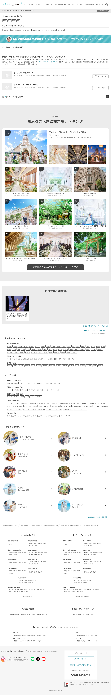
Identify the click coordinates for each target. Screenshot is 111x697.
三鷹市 (45, 349)
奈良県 (31, 563)
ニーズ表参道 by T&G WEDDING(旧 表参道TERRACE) (22, 258)
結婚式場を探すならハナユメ (10, 525)
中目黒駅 (58, 365)
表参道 (5, 20)
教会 (59, 383)
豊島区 (88, 346)
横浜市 (26, 589)
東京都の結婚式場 (36, 525)
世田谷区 (9, 346)
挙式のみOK (61, 30)
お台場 (23, 359)
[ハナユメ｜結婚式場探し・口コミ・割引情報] (12, 4)
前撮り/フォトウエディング (76, 4)
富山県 (24, 552)
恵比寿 (14, 20)
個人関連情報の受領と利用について (35, 651)
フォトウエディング (87, 614)
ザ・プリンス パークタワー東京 (26, 84)
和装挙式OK (6, 30)
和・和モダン (32, 390)
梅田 (14, 591)
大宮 (38, 589)
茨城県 (31, 554)
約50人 (30, 416)
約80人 (45, 416)
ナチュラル (17, 390)
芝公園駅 (89, 365)
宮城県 (31, 543)
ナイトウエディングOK (80, 409)
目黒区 (93, 346)
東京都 (31, 552)
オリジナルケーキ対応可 (29, 409)
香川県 (31, 572)
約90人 (51, 416)
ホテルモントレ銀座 (90, 193)
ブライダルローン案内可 (30, 406)
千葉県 (35, 552)
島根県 (24, 570)
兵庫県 (35, 561)
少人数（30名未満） (16, 30)
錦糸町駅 (38, 365)
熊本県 (34, 580)
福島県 (35, 543)
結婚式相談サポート (15, 614)
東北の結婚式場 (32, 540)
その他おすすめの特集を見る (98, 517)
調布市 (9, 349)
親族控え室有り (56, 406)
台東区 (60, 349)
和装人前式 (39, 396)
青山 (9, 20)
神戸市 (18, 591)
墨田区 (103, 346)
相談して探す (39, 4)
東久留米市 (10, 352)
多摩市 (71, 349)
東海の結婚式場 (12, 559)
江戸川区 (31, 346)
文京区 (14, 349)
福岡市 (23, 591)
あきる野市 (34, 352)
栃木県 (35, 554)
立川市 (55, 349)
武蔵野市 (82, 349)
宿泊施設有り (32, 403)
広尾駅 (33, 365)
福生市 (63, 352)
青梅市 (76, 349)
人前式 (27, 396)
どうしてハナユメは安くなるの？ (97, 330)
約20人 (14, 416)
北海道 (11, 544)
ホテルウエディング (39, 383)
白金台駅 (21, 365)
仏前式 (32, 396)
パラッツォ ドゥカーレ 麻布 (55, 226)
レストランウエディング (26, 383)
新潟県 (19, 552)
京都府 (40, 561)
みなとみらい (32, 589)
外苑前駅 (27, 365)
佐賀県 (25, 580)
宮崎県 (25, 582)
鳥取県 (11, 573)
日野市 (50, 349)
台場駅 (94, 365)
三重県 (19, 562)
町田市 (63, 346)
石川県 (11, 554)
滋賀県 (44, 561)
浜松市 (11, 591)
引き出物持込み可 (87, 406)
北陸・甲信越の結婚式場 (14, 550)
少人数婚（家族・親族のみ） (67, 403)
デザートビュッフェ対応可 (100, 406)
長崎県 (30, 580)
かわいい (9, 390)
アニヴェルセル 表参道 (21, 226)
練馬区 (15, 346)
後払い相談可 (26, 30)
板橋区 (48, 346)
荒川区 (28, 349)
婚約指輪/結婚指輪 (60, 4)
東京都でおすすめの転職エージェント (87, 641)
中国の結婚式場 (12, 568)
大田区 (20, 346)
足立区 (25, 346)
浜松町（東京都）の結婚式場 (51, 525)
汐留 (69, 359)
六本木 (44, 359)
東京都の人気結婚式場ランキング (55, 121)
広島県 (11, 570)
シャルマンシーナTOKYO (55, 193)
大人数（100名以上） (44, 406)
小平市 (39, 349)
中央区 (88, 349)
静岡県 (24, 562)
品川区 (68, 346)
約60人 (35, 416)
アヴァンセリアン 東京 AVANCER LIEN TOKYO (90, 226)
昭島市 (16, 352)
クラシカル (24, 390)
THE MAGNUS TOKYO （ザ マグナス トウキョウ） (23, 193)
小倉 (27, 591)
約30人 (19, 416)
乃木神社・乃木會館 (90, 258)
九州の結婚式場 (22, 577)
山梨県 (11, 552)
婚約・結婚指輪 (77, 614)
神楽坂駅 (65, 365)
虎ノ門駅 (71, 365)
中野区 (83, 346)
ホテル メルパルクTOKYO (24, 73)
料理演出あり (41, 409)
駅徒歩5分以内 (41, 403)
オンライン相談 (31, 614)
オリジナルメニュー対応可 (14, 409)
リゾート (45, 390)
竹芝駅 (77, 365)
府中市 (98, 346)
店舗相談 (23, 614)
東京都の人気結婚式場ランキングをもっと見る (55, 267)
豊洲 (31, 359)
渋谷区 (23, 349)
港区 (18, 349)
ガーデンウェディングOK (49, 30)
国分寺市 (93, 349)
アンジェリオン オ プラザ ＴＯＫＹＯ (55, 258)
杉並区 (43, 346)
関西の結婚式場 (32, 559)
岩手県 (31, 545)
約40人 (25, 416)
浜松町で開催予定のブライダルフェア (96, 326)
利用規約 (22, 651)
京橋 (56, 359)
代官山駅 (9, 365)
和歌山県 (36, 563)
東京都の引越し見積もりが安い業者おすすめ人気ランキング (30, 635)
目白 (52, 359)
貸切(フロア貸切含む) (52, 403)
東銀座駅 (82, 365)
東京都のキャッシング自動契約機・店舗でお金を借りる (29, 641)
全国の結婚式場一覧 (28, 596)
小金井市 (99, 349)
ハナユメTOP (6, 651)
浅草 (73, 359)
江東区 (53, 346)
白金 (48, 359)
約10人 (9, 416)
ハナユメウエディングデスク (47, 62)
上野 (60, 359)
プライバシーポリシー (52, 651)
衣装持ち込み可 (77, 406)
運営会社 (14, 651)
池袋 (18, 20)
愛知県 (11, 562)
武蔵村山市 (57, 352)
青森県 (40, 543)
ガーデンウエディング (13, 403)
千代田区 (74, 352)
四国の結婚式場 (32, 568)
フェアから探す (49, 4)
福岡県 (21, 580)
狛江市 (40, 352)
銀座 (35, 359)
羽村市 (68, 352)
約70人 (40, 416)
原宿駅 (15, 365)
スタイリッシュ (54, 390)
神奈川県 (40, 552)
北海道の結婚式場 (13, 540)
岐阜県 (15, 562)
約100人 (56, 416)
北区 (73, 346)
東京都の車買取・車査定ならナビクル (87, 635)
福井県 (15, 554)
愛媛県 (40, 572)
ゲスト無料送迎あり (82, 403)
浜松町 (64, 359)
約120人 (68, 416)
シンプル (39, 390)
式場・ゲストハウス (12, 383)
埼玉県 (45, 552)
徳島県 (35, 572)
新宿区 (77, 346)
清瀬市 (50, 352)
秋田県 (44, 543)
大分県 (21, 582)
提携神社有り (92, 403)
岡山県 (15, 570)
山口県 (19, 570)
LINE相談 (38, 614)
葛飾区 (58, 346)
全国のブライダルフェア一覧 (83, 596)
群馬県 (40, 554)
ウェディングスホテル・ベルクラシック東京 (67, 132)
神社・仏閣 (49, 383)
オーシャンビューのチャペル (54, 409)
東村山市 (65, 349)
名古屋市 (42, 589)
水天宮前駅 (52, 365)
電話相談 (44, 614)
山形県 (35, 545)
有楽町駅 (100, 365)
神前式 (22, 396)
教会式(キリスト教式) (13, 396)
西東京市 (34, 349)
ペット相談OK (101, 403)
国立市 (45, 352)
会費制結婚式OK (36, 30)
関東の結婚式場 (24, 525)
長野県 (15, 552)
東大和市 (27, 352)
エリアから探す (28, 4)
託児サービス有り (66, 406)
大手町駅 (45, 365)
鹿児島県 (30, 582)
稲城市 (21, 352)
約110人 (62, 416)
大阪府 (31, 561)
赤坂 (39, 359)
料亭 (55, 383)
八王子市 (37, 346)
